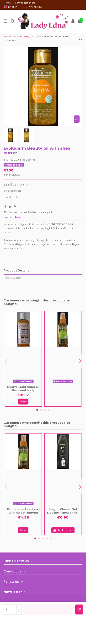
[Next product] (81, 38)
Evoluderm (11, 212)
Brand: (8, 159)
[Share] (5, 207)
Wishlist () (35, 6)
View (23, 401)
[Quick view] (26, 383)
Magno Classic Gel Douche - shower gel (63, 511)
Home (7, 2)
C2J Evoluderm (24, 159)
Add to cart (51, 609)
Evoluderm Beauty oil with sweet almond (23, 511)
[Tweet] (10, 207)
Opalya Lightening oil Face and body (23, 388)
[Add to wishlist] (79, 609)
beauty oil (46, 212)
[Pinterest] (15, 207)
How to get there (25, 2)
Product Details (16, 270)
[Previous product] (79, 38)
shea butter (29, 212)
